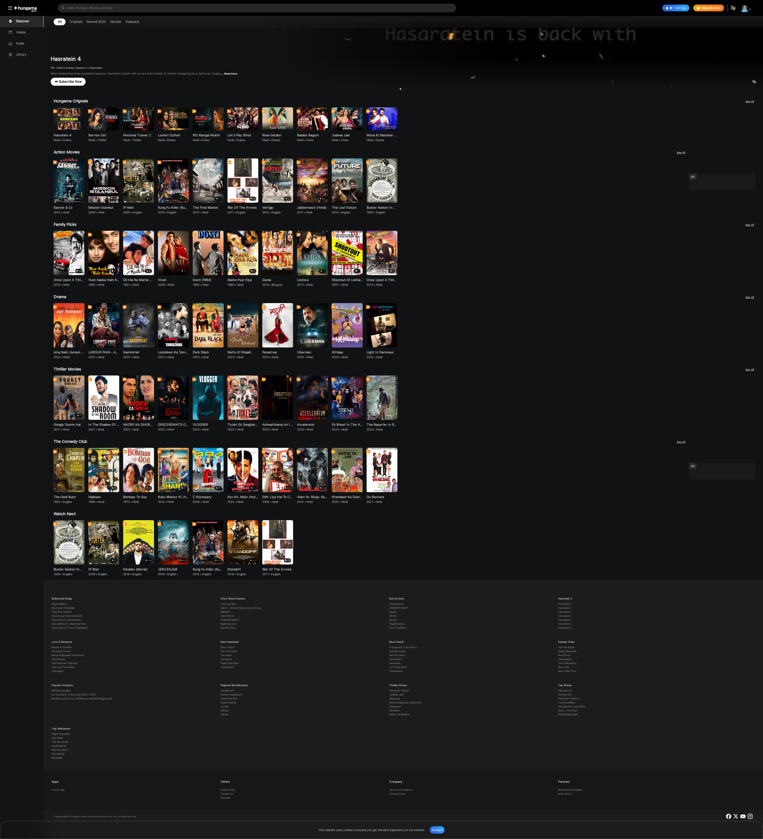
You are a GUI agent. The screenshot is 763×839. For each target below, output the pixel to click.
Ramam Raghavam (231, 694)
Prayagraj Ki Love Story (403, 647)
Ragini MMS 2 (59, 604)
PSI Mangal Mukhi (568, 714)
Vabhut (225, 714)
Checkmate (58, 659)
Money (393, 620)
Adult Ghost (227, 616)
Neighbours (227, 690)
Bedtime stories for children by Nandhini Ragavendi (82, 698)
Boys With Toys (567, 671)
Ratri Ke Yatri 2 (397, 655)
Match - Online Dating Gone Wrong (241, 608)
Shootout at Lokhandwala (66, 620)
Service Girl (565, 694)
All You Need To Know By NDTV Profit (73, 694)
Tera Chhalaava (567, 663)
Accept (437, 830)
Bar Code (563, 667)
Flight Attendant (230, 663)
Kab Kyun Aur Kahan (63, 667)
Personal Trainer (61, 651)
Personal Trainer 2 (569, 698)
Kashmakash (59, 746)
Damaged (57, 671)
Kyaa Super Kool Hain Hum (67, 616)
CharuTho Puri (229, 698)
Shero (392, 616)
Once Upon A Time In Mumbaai (70, 628)
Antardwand (396, 604)
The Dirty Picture (62, 612)
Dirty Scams (228, 647)
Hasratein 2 (564, 604)
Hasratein (226, 655)
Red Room (564, 655)
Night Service (228, 624)
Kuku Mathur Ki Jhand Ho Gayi (69, 624)
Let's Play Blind (398, 667)
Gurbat (225, 706)
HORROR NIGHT (230, 620)
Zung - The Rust (567, 710)
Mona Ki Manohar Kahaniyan (68, 655)
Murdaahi (57, 758)
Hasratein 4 (565, 690)
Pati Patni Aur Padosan (65, 663)
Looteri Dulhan (566, 702)
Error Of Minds (397, 628)
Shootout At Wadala (63, 608)
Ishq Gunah (58, 754)
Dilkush (225, 710)
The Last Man (228, 604)
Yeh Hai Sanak (229, 651)
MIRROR (225, 612)
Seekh (393, 612)
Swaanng (394, 698)
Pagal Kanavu (397, 624)
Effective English (61, 690)
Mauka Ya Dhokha (62, 647)
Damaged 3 (565, 659)
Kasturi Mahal (228, 702)
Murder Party (228, 628)
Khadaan (394, 710)
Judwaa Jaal (396, 694)
